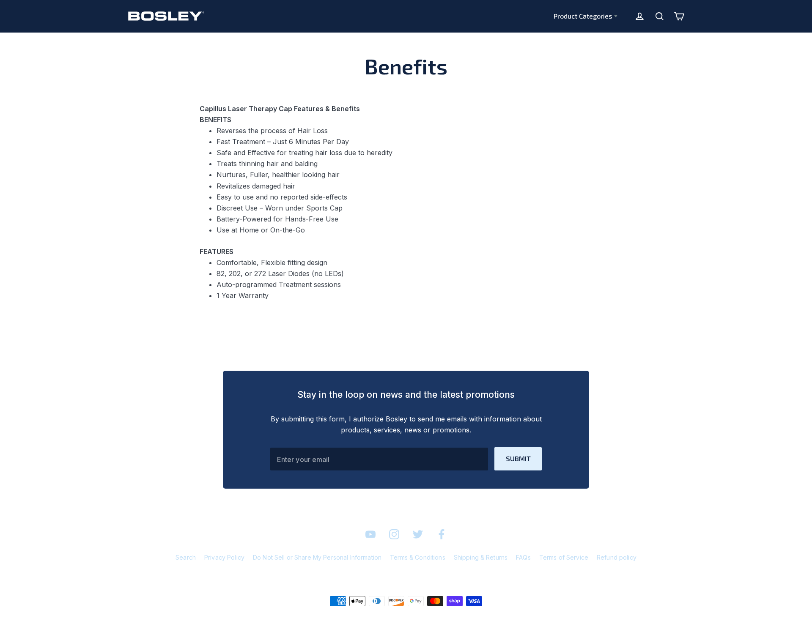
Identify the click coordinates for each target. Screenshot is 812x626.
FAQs (523, 557)
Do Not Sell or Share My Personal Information (317, 557)
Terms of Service (563, 557)
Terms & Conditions (417, 557)
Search (186, 557)
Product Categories (583, 16)
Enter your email (303, 459)
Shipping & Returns (481, 557)
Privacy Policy (224, 557)
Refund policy (616, 557)
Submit (518, 458)
